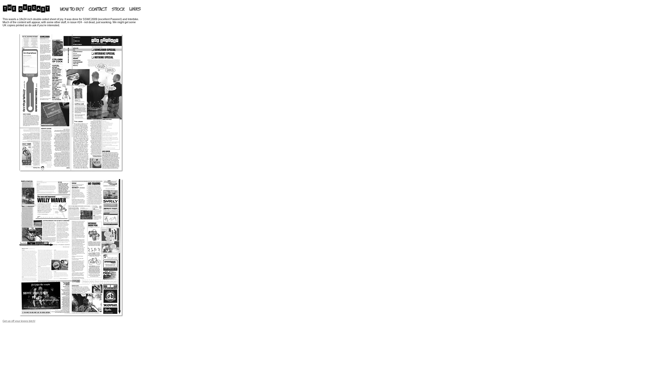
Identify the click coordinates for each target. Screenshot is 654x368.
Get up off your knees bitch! (19, 321)
